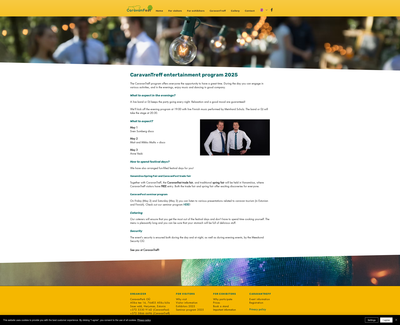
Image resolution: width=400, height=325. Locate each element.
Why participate (222, 299)
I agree (386, 320)
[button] (175, 11)
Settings (372, 320)
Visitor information (187, 302)
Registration (256, 302)
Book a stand (221, 306)
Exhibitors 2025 (185, 306)
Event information (259, 299)
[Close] (396, 319)
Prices (216, 302)
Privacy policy (144, 320)
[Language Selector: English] (263, 10)
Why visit (181, 299)
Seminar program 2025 (190, 309)
